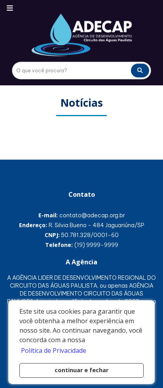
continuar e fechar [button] (81, 370)
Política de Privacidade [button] (53, 350)
